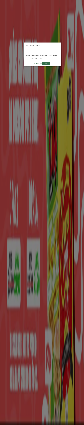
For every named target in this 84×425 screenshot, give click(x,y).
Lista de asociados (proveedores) (31, 59)
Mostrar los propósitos (38, 63)
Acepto (46, 63)
